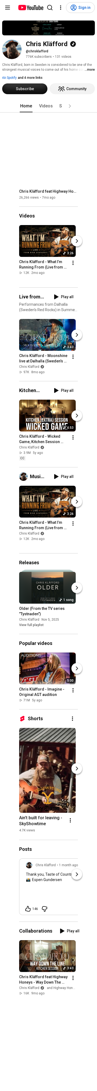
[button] (69, 106)
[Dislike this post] (44, 909)
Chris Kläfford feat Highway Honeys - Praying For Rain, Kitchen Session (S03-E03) (48, 191)
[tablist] (48, 106)
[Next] (76, 241)
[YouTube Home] (30, 7)
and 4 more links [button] (30, 78)
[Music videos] (24, 476)
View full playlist (31, 625)
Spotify (11, 78)
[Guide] (7, 7)
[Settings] (60, 7)
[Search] (50, 7)
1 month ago (68, 865)
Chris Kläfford (29, 367)
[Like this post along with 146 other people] (28, 909)
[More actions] (73, 263)
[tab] (26, 106)
